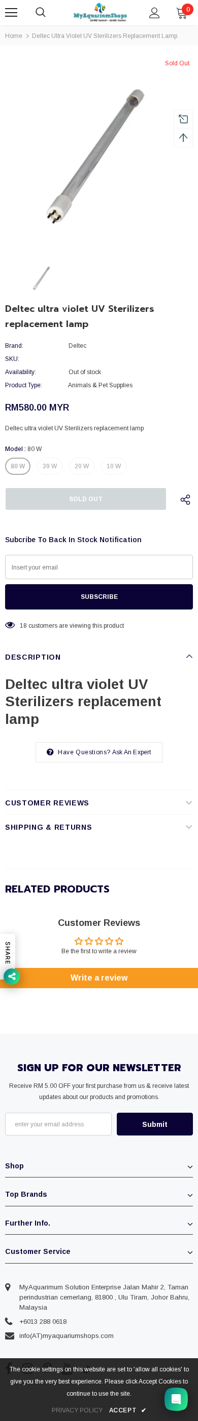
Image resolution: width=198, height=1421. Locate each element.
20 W (82, 466)
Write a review (99, 977)
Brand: (14, 345)
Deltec (77, 345)
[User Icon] (154, 13)
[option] (99, 152)
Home (13, 35)
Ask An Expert (131, 752)
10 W (114, 466)
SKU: (12, 358)
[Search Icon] (51, 13)
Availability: (20, 372)
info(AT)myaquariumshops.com (66, 1335)
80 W (18, 466)
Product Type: (23, 385)
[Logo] (100, 12)
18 (23, 625)
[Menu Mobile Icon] (11, 13)
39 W (50, 466)
